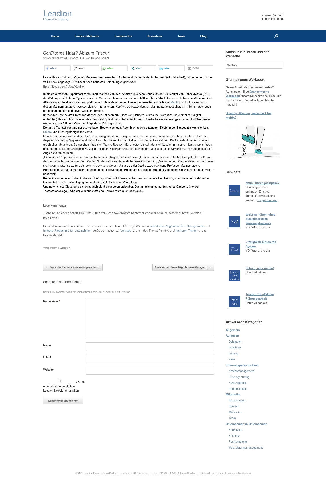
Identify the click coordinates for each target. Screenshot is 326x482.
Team (181, 36)
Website (48, 369)
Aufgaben (232, 335)
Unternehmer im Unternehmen (246, 424)
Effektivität (235, 429)
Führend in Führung (57, 15)
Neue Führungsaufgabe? (262, 183)
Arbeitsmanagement (241, 371)
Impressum (218, 473)
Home (55, 36)
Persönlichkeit (238, 388)
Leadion (88, 473)
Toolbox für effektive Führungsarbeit (260, 296)
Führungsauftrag (239, 377)
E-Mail (47, 357)
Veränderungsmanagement (246, 447)
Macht (175, 102)
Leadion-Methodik (87, 36)
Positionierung (238, 441)
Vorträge (125, 230)
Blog (203, 36)
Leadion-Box (123, 36)
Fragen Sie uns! (267, 200)
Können (233, 406)
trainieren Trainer (186, 230)
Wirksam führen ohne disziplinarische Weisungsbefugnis (260, 218)
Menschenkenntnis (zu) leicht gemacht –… (73, 267)
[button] (57, 68)
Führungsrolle (237, 382)
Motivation (235, 412)
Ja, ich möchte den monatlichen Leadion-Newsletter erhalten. (64, 386)
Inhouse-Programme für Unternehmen (67, 230)
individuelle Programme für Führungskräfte (177, 226)
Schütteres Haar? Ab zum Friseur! (76, 52)
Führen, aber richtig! (260, 268)
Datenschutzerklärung (238, 473)
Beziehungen (237, 400)
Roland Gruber (100, 58)
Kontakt (205, 473)
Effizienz (234, 435)
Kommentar (51, 301)
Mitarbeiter (233, 394)
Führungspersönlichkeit (242, 365)
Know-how (154, 36)
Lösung (233, 353)
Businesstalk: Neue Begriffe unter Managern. (183, 267)
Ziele (232, 359)
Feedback (235, 347)
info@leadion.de (272, 18)
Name (47, 345)
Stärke (48, 132)
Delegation (235, 341)
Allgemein (65, 247)
